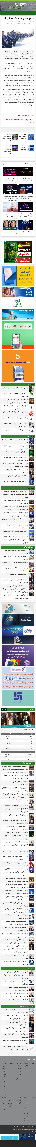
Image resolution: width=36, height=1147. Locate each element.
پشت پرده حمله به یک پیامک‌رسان (16, 430)
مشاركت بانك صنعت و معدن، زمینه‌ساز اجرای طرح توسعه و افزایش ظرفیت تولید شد (16, 845)
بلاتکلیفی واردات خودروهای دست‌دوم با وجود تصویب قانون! (15, 1011)
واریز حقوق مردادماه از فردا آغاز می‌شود (23, 136)
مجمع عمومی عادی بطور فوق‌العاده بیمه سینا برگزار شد (15, 526)
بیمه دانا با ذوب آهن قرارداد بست (16, 800)
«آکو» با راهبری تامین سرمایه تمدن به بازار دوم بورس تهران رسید (15, 935)
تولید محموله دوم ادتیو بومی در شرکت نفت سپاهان (16, 1023)
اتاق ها (25, 1097)
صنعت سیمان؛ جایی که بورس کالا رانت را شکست (15, 441)
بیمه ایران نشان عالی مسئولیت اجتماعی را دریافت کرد (15, 502)
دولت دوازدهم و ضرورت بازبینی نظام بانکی (16, 551)
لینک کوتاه (28, 24)
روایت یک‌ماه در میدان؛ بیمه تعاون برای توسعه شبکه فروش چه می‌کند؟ (15, 514)
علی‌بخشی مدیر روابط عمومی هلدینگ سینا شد (16, 471)
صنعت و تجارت (4, 1082)
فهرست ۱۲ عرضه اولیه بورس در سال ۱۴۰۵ (14, 481)
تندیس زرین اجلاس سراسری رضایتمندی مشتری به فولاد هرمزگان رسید (15, 1017)
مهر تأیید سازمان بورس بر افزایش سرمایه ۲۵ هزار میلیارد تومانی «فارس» (15, 1048)
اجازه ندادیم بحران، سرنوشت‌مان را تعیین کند (15, 1041)
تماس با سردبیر (10, 1104)
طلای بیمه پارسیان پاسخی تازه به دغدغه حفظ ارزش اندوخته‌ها (15, 822)
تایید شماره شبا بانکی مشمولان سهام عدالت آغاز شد (16, 569)
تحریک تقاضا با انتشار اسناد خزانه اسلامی (14, 388)
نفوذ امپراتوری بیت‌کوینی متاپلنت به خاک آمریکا (15, 864)
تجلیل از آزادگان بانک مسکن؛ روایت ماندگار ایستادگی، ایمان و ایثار (16, 941)
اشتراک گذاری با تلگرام (18, 24)
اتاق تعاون (24, 1111)
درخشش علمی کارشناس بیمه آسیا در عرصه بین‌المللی (16, 916)
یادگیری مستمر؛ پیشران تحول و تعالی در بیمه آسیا (15, 982)
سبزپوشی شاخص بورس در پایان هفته (15, 452)
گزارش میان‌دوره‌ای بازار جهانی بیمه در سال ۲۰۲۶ (16, 963)
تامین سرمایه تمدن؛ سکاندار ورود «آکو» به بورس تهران (15, 447)
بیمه (18, 1075)
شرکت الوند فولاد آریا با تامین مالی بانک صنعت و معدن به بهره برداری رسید (15, 401)
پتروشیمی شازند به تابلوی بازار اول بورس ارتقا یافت (15, 1035)
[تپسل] (5, 241)
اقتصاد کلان (26, 1064)
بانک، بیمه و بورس (19, 1066)
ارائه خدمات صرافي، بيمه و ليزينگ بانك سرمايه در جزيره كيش (15, 407)
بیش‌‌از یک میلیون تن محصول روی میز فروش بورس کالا (16, 459)
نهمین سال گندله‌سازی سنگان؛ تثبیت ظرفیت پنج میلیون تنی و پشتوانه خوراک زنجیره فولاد (16, 808)
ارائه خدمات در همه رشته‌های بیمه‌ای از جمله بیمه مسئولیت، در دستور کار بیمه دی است (15, 494)
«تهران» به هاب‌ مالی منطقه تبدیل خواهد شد (15, 956)
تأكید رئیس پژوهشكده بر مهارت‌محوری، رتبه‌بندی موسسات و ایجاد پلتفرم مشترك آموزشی (15, 540)
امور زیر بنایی (11, 21)
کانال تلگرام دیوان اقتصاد (26, 119)
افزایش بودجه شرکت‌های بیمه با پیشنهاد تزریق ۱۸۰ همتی (15, 929)
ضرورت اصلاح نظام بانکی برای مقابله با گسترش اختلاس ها (16, 425)
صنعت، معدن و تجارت (3, 1066)
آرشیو (19, 1103)
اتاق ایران (27, 1111)
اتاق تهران (25, 1111)
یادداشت (4, 1098)
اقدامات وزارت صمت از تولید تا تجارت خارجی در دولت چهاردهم (16, 1029)
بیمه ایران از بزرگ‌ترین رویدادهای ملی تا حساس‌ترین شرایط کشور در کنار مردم (15, 795)
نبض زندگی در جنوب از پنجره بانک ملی (14, 851)
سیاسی (11, 1063)
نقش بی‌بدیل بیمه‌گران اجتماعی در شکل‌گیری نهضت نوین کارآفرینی (17, 988)
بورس (20, 1075)
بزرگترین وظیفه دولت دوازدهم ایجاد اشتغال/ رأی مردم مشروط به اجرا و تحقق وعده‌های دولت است (16, 595)
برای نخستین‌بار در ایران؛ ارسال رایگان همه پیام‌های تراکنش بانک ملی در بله (16, 892)
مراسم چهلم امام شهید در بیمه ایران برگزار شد (15, 520)
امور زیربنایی (18, 1098)
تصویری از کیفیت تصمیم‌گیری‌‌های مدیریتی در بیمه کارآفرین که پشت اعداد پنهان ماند (16, 836)
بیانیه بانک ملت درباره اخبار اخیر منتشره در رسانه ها (15, 413)
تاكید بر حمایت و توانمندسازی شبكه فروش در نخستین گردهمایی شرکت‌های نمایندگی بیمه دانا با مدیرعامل (16, 775)
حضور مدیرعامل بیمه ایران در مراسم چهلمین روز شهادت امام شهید (17, 885)
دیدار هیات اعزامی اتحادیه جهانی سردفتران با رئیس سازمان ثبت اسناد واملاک (15, 587)
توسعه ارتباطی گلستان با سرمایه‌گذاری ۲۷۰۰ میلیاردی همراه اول (16, 910)
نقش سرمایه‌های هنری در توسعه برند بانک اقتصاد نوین (16, 783)
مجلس (4, 1103)
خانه (33, 1063)
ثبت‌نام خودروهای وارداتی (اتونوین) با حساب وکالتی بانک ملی (16, 898)
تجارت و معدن (5, 1082)
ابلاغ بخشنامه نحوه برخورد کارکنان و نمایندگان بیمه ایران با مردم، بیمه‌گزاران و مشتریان (16, 872)
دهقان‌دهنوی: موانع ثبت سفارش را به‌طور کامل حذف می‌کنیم (15, 858)
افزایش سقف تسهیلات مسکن (17, 815)
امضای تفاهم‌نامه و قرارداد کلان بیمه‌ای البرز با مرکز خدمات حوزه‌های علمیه (16, 508)
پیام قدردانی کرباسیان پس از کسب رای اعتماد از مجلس (16, 581)
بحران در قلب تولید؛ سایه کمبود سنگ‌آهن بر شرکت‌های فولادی (15, 789)
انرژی (33, 1097)
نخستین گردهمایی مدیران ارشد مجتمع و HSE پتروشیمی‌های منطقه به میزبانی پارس (15, 767)
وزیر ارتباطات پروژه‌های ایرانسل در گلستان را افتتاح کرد (7, 149)
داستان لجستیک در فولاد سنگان (17, 1000)
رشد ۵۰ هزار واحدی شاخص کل (17, 476)
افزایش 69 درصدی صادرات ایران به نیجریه (14, 562)
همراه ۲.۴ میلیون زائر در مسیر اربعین (23, 147)
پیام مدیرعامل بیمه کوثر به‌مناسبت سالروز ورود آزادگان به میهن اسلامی (15, 828)
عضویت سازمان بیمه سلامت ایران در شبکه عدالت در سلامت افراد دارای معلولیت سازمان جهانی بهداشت (15, 949)
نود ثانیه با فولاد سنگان (26, 729)
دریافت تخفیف (9, 1138)
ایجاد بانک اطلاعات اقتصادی (18, 574)
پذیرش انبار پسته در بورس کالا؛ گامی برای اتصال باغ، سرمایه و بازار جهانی (15, 465)
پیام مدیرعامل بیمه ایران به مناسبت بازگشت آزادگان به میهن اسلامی (17, 922)
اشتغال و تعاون (18, 21)
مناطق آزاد (4, 1108)
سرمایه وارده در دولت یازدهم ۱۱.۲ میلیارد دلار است (15, 558)
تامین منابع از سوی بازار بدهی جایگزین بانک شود (16, 395)
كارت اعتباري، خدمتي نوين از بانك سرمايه (14, 418)
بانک (17, 1075)
